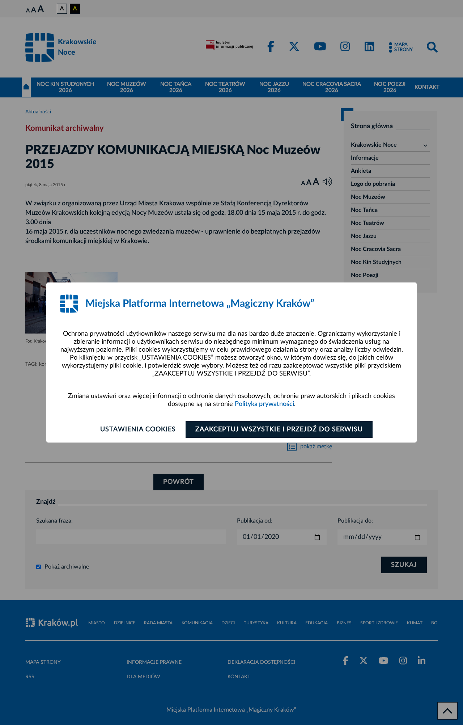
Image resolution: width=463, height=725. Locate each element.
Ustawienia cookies (138, 429)
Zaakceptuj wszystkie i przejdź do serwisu (279, 429)
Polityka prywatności (264, 404)
